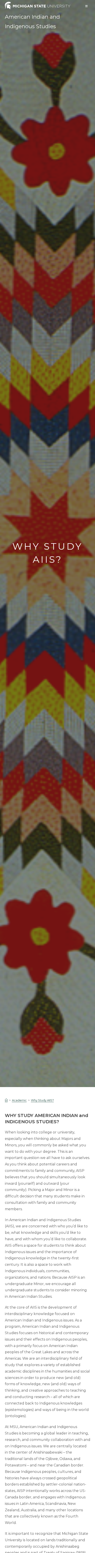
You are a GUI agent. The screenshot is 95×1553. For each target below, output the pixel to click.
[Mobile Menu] (86, 6)
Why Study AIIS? (42, 1100)
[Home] (6, 1100)
